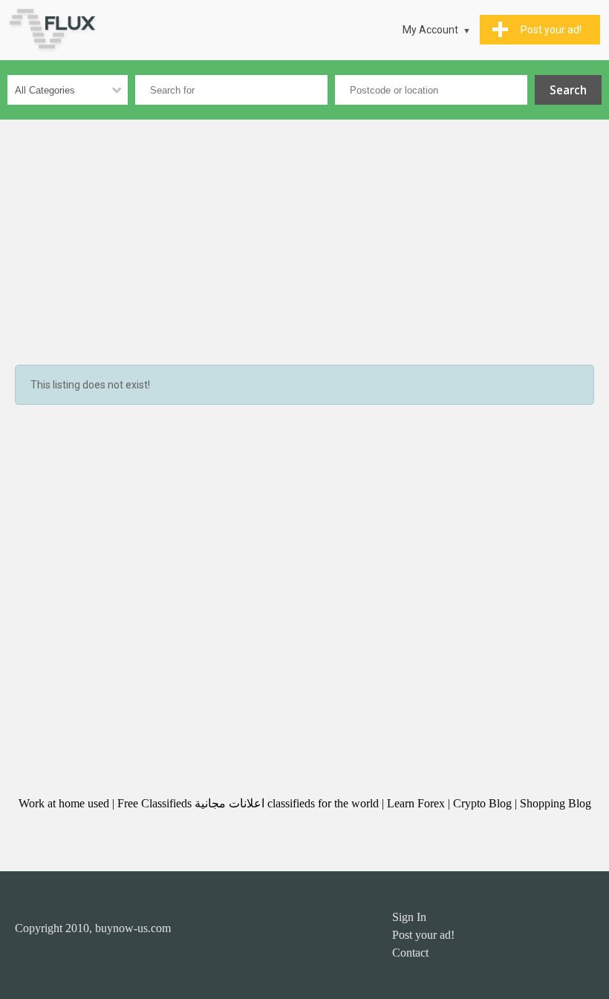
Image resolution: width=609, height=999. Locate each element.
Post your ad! (423, 934)
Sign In (409, 917)
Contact (410, 952)
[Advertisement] (304, 231)
